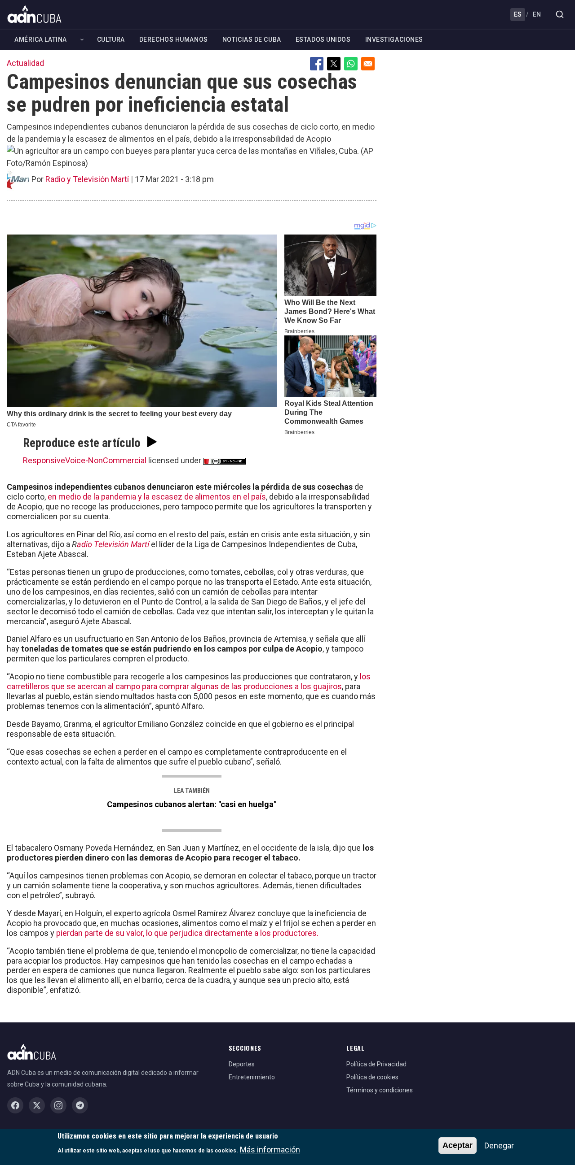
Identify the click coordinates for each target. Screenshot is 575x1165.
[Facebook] (15, 1105)
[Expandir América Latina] (82, 40)
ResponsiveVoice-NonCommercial (84, 460)
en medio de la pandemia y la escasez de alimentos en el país (157, 496)
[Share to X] (334, 63)
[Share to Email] (368, 63)
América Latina (40, 39)
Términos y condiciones (379, 1090)
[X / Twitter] (37, 1105)
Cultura (111, 39)
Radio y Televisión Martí (87, 179)
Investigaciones (394, 39)
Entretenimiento (252, 1077)
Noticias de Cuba (251, 39)
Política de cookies (372, 1077)
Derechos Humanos (173, 39)
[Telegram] (80, 1105)
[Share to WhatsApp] (351, 63)
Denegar (499, 1145)
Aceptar (457, 1145)
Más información (270, 1149)
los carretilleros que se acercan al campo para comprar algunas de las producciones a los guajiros (189, 681)
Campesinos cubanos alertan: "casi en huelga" (191, 804)
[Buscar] (560, 14)
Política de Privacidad (376, 1064)
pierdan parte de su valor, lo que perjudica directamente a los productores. (187, 933)
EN (537, 14)
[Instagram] (58, 1105)
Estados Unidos (323, 39)
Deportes (242, 1064)
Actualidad (25, 63)
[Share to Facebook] (316, 63)
